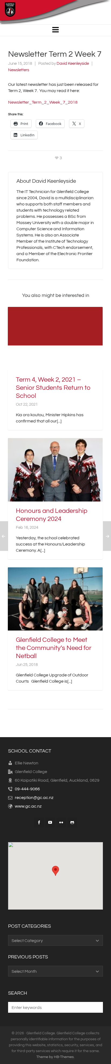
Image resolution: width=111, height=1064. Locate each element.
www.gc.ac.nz (28, 806)
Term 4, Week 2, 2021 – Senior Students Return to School (53, 387)
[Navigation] (55, 30)
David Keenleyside (73, 64)
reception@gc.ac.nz (34, 797)
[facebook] (39, 822)
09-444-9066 (27, 789)
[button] (96, 1007)
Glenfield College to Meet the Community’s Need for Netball (53, 647)
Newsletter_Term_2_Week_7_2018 (43, 102)
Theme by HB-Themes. (55, 1057)
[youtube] (50, 822)
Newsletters (18, 70)
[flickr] (61, 822)
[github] (72, 822)
